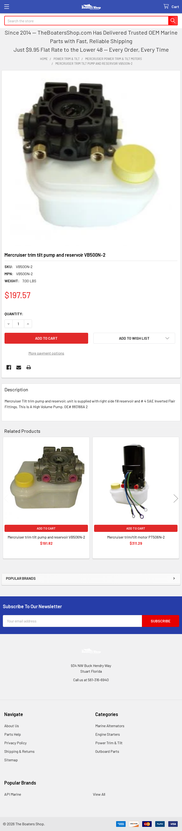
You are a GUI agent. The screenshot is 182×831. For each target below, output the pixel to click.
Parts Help (12, 734)
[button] (134, 338)
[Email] (18, 367)
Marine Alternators (109, 725)
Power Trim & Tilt (109, 742)
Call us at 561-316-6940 (91, 679)
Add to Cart (46, 528)
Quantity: (14, 313)
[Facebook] (9, 367)
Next (176, 498)
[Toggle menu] (6, 6)
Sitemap (11, 760)
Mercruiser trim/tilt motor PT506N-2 (136, 537)
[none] (91, 159)
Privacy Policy (15, 742)
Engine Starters (107, 734)
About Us (11, 725)
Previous (6, 498)
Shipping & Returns (19, 751)
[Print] (28, 367)
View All (99, 794)
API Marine (12, 794)
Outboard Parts (107, 751)
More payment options (46, 353)
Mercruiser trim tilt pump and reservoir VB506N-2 (46, 537)
